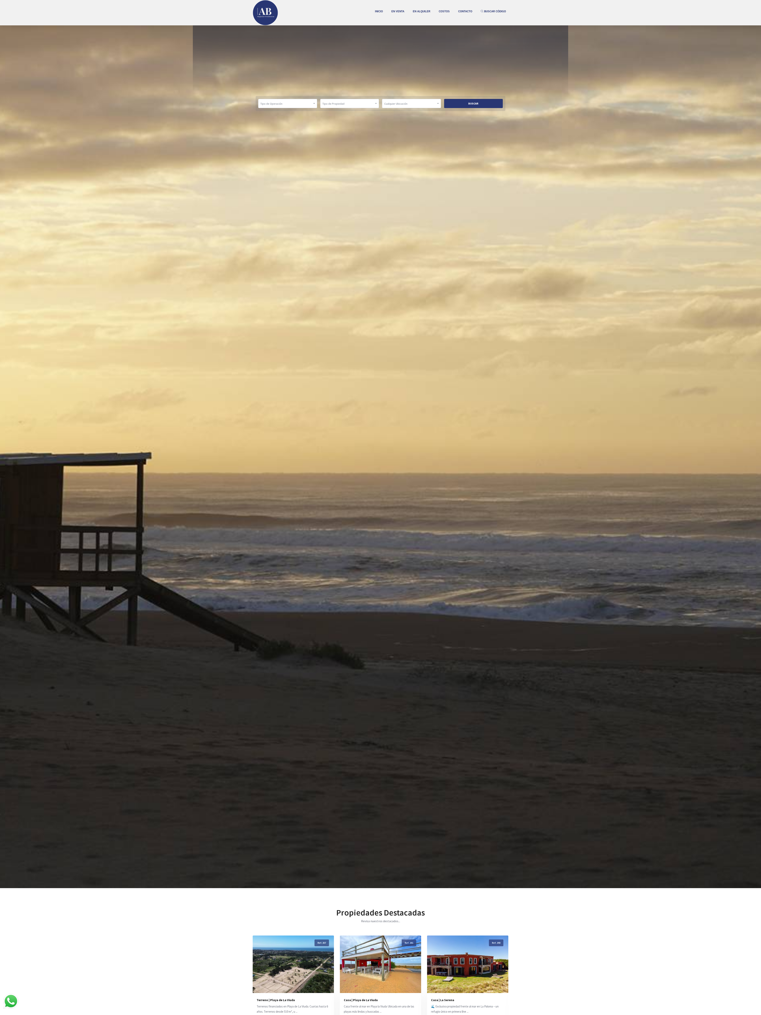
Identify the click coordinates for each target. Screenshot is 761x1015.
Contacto (465, 11)
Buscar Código (494, 11)
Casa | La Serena (355, 1000)
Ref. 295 (496, 942)
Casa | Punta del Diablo (447, 1000)
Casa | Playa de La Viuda (274, 1000)
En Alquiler (421, 11)
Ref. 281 (321, 942)
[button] (287, 103)
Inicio (379, 11)
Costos (444, 11)
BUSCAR (473, 103)
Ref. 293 (409, 942)
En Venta (397, 11)
